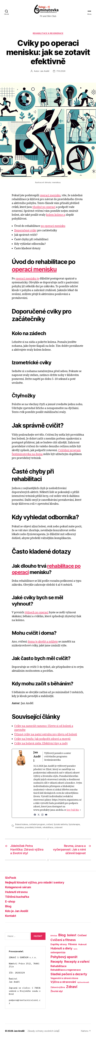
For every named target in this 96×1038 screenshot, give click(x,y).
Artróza (53, 935)
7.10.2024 (61, 71)
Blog (8, 906)
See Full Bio (72, 810)
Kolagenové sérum (18, 887)
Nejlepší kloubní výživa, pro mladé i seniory (34, 882)
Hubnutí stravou (16, 892)
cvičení (49, 824)
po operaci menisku (53, 226)
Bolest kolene (21, 824)
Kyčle (75, 949)
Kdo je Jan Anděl (16, 911)
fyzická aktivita (61, 824)
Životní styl (56, 991)
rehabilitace (47, 827)
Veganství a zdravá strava (64, 978)
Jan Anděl (44, 71)
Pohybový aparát (64, 957)
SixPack (10, 877)
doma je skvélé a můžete (43, 641)
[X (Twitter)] (38, 814)
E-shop (10, 901)
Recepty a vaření (76, 961)
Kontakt (10, 916)
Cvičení (82, 935)
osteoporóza (57, 952)
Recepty (56, 961)
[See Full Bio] (80, 810)
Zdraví (71, 986)
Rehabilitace (58, 966)
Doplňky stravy (58, 944)
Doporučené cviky (25, 230)
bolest (71, 935)
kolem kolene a (55, 215)
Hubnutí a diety (61, 948)
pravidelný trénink (33, 827)
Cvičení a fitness (63, 940)
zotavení (58, 827)
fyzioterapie (74, 824)
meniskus (19, 827)
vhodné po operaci (44, 207)
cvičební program (37, 824)
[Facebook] (34, 814)
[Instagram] (42, 814)
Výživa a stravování (63, 981)
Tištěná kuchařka (17, 897)
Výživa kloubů (83, 982)
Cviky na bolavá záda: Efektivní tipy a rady (41, 743)
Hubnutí (82, 944)
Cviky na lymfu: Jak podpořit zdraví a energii (42, 739)
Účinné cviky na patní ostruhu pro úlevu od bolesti (45, 734)
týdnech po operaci (36, 612)
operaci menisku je (27, 278)
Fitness (72, 944)
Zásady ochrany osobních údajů (44, 1031)
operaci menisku (50, 195)
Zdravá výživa (57, 987)
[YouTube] (46, 814)
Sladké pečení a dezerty (68, 974)
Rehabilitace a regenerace (48, 33)
